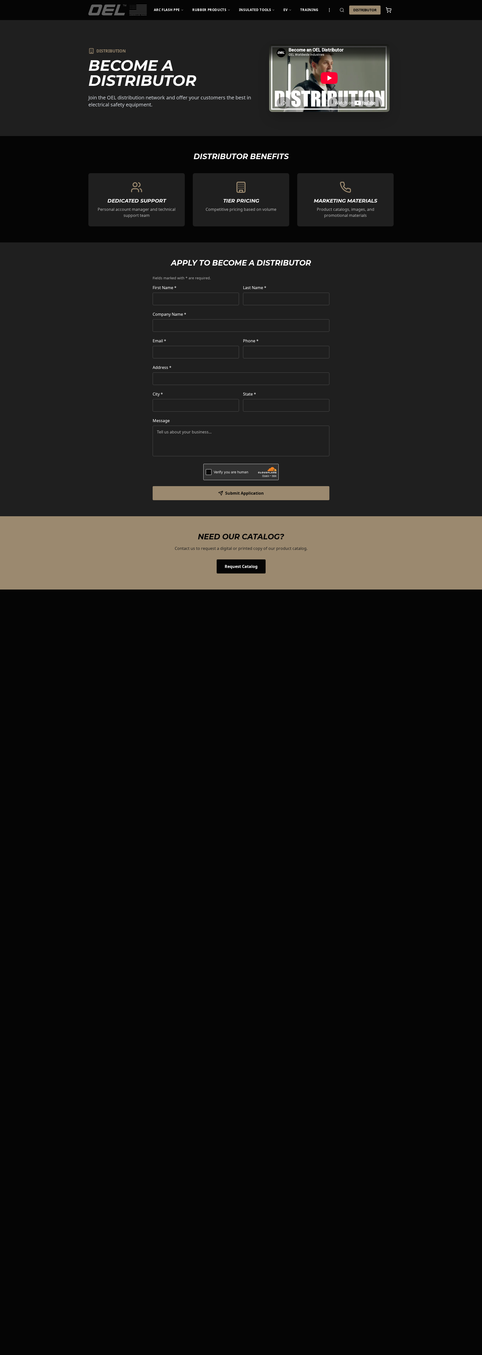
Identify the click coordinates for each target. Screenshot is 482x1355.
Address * (162, 367)
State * (249, 394)
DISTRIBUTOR (365, 10)
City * (158, 394)
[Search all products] (341, 10)
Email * (159, 341)
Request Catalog (241, 566)
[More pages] (329, 10)
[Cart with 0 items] (389, 10)
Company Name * (169, 314)
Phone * (251, 341)
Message (161, 420)
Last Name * (254, 287)
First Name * (164, 287)
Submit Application (244, 493)
